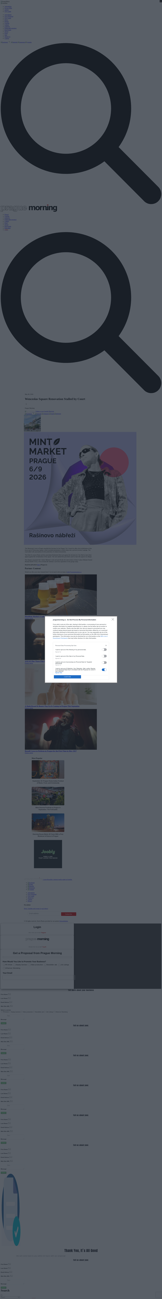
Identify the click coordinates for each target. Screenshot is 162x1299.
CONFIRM (67, 677)
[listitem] (81, 645)
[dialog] (81, 649)
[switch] (104, 649)
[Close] (113, 620)
